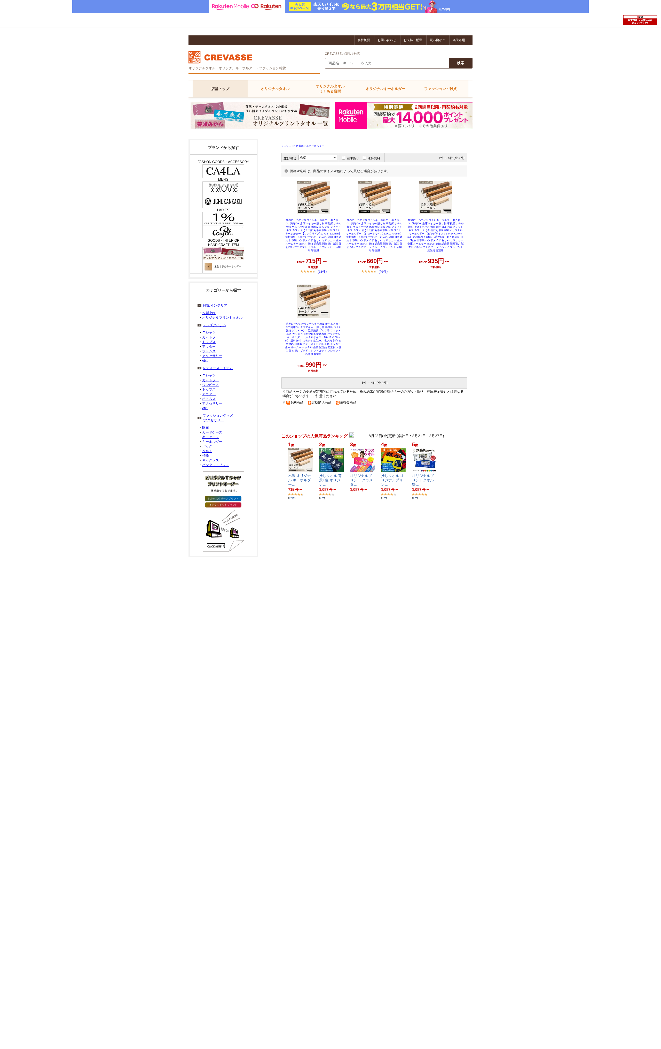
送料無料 (374, 158)
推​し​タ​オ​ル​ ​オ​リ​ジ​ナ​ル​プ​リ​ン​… (392, 480)
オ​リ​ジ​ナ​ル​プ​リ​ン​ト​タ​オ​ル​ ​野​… (423, 480)
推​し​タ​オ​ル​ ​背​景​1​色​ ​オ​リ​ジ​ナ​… (330, 480)
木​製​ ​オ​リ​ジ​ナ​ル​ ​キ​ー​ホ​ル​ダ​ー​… (299, 480)
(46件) (383, 271)
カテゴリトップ (287, 146)
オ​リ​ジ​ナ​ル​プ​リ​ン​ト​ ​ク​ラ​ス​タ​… (361, 480)
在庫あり (353, 158)
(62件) (322, 271)
